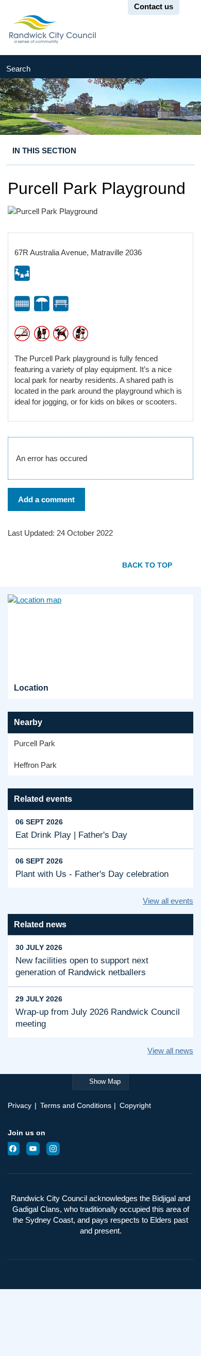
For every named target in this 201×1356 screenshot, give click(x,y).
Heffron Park (35, 765)
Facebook (16, 1148)
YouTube (36, 1148)
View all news (170, 1050)
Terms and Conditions (75, 1105)
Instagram (56, 1148)
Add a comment (46, 499)
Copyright (135, 1105)
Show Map (105, 1081)
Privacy (19, 1105)
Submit (181, 66)
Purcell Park (34, 743)
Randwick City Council (52, 29)
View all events (168, 900)
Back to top (147, 565)
